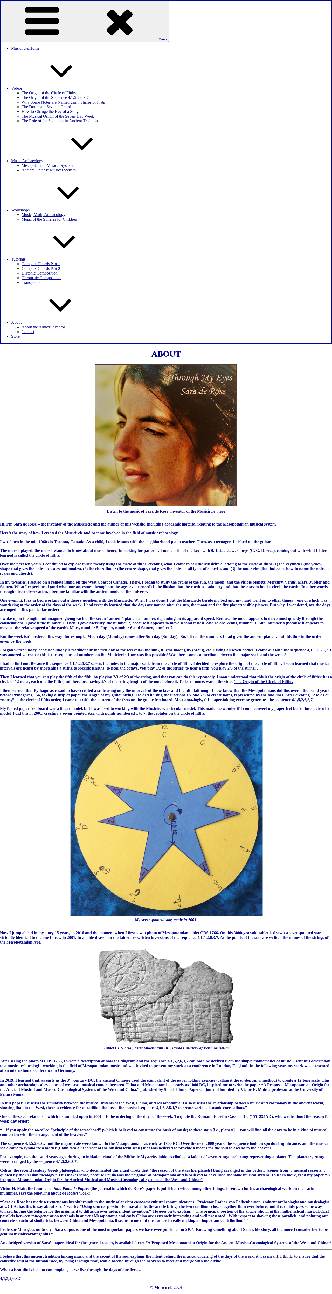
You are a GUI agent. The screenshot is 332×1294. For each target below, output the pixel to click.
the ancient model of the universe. (118, 591)
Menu (162, 39)
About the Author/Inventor (43, 327)
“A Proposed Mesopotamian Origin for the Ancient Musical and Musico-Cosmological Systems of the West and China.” (165, 1177)
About (16, 322)
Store (15, 336)
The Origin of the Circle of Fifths (49, 93)
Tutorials (18, 259)
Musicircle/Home (25, 48)
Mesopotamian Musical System (47, 165)
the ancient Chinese (112, 1080)
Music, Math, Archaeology (43, 214)
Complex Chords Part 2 (41, 268)
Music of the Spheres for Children (49, 219)
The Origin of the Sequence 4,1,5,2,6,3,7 (55, 97)
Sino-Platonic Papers (182, 1089)
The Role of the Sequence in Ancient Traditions (60, 121)
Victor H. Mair (13, 1188)
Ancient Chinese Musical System (49, 170)
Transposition (33, 282)
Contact (28, 331)
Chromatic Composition (41, 278)
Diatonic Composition (40, 273)
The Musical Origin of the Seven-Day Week (58, 116)
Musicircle (83, 524)
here (221, 511)
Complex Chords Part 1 (41, 264)
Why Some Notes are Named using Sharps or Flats (63, 102)
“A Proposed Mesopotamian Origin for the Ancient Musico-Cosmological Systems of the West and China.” (238, 1243)
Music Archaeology (27, 161)
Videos (17, 88)
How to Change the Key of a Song (50, 111)
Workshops (20, 210)
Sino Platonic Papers (71, 1188)
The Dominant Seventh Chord (46, 107)
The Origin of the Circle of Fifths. (263, 681)
